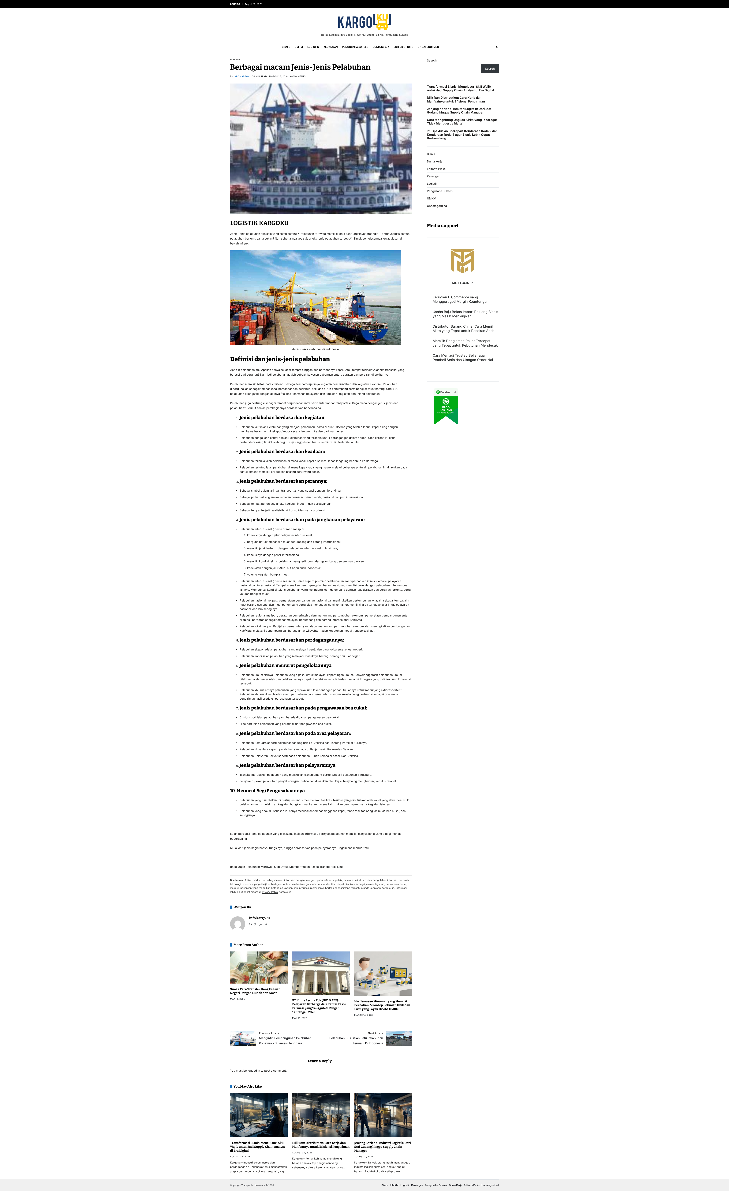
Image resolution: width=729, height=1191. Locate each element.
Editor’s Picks (403, 46)
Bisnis (286, 46)
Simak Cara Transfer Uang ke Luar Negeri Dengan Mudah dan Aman (255, 991)
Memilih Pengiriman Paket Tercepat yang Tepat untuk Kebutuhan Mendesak (465, 343)
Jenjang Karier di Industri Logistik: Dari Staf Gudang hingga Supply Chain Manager (382, 1147)
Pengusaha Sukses (355, 46)
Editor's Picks (436, 169)
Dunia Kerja (381, 46)
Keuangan (330, 46)
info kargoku (242, 76)
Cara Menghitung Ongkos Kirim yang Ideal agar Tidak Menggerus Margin (462, 121)
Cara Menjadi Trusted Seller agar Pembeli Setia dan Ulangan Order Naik (464, 357)
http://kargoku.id (258, 924)
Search (432, 60)
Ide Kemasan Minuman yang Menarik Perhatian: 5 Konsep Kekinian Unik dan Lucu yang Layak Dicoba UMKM (382, 1005)
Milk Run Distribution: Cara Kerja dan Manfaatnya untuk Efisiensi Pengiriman (321, 1145)
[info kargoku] (237, 924)
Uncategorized (428, 46)
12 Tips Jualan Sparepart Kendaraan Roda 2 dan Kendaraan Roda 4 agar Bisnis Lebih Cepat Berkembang (462, 134)
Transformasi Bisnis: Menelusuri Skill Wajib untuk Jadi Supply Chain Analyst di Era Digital (257, 1147)
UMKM (299, 46)
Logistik (313, 46)
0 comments (298, 76)
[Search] (497, 47)
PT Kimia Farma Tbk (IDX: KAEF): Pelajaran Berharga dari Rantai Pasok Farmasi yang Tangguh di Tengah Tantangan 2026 (319, 1006)
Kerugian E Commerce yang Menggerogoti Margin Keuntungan (460, 299)
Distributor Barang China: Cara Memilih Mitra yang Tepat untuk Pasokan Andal (464, 328)
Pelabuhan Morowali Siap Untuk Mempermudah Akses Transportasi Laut (294, 867)
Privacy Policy (270, 891)
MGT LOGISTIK (463, 283)
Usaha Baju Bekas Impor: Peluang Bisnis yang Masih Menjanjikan (465, 314)
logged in (254, 1070)
